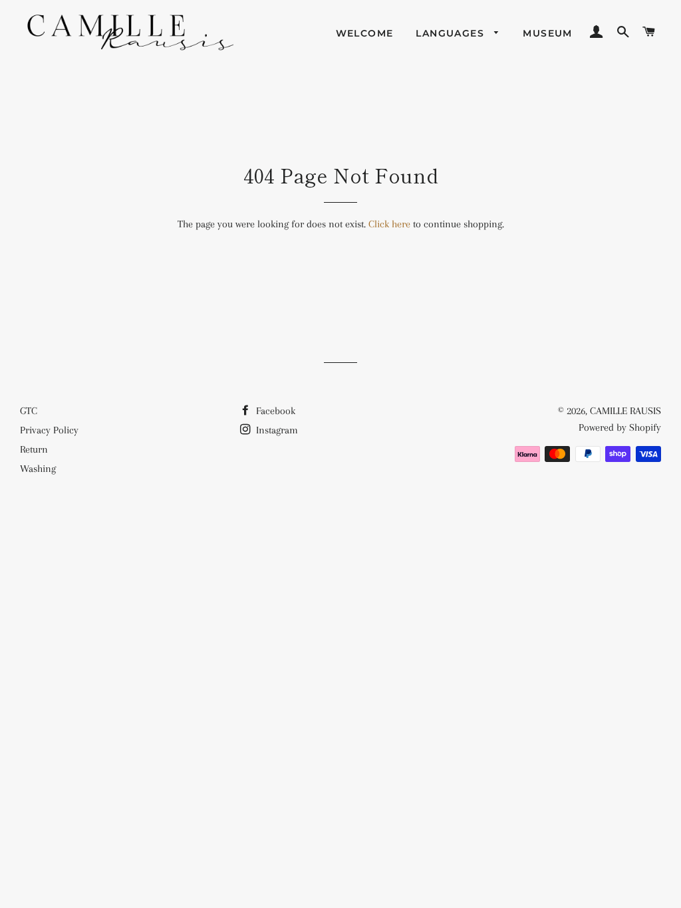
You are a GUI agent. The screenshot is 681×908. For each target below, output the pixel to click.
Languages (451, 33)
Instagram (275, 430)
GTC (28, 411)
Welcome (365, 33)
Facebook (274, 411)
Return (34, 449)
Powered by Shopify (620, 427)
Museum (547, 33)
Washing (38, 469)
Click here (389, 224)
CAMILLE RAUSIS (625, 411)
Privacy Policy (49, 430)
